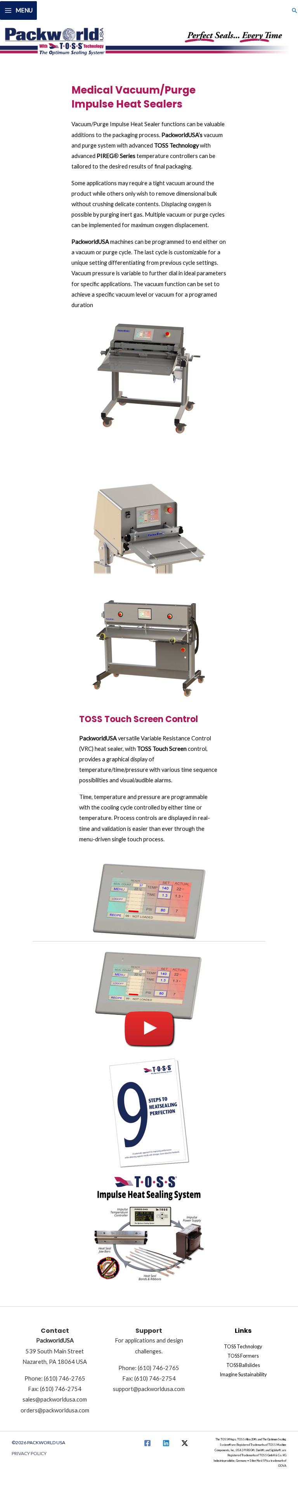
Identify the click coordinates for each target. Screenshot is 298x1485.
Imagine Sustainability (243, 1374)
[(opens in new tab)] (149, 998)
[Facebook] (147, 1443)
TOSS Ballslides (243, 1365)
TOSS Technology (243, 1346)
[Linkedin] (166, 1443)
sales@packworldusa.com (55, 1399)
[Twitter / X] (184, 1443)
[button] (294, 10)
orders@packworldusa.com (55, 1410)
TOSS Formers (243, 1356)
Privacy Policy (29, 1453)
